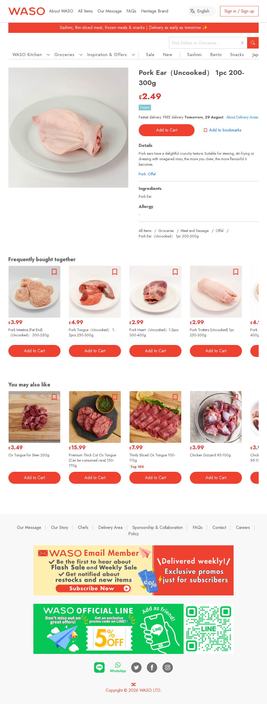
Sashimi (194, 55)
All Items (85, 11)
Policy (133, 534)
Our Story (59, 527)
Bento (216, 55)
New (167, 55)
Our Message (110, 11)
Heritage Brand (154, 11)
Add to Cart (166, 130)
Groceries (166, 230)
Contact (219, 527)
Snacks (237, 55)
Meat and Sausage (195, 230)
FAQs (131, 11)
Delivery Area (110, 527)
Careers (243, 527)
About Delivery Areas (242, 117)
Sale (150, 55)
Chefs (83, 527)
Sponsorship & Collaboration (157, 527)
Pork (142, 174)
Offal (152, 174)
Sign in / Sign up (239, 11)
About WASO (61, 11)
